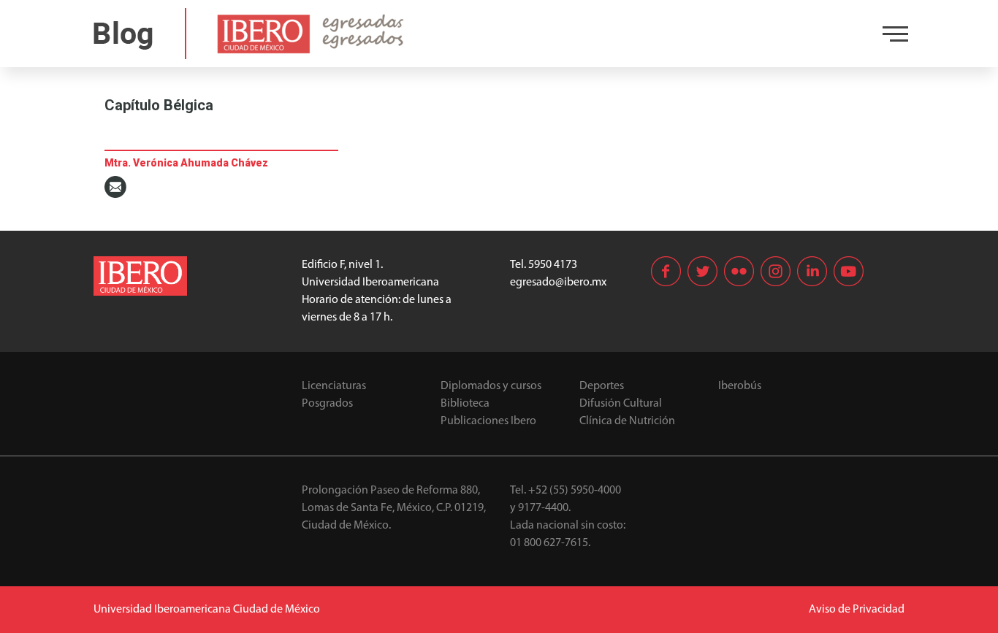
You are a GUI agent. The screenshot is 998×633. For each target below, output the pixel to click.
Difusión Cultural (620, 404)
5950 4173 (552, 265)
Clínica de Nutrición (627, 421)
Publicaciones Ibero (488, 421)
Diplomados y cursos (491, 386)
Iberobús (739, 386)
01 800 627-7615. (550, 543)
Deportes (601, 386)
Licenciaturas (334, 386)
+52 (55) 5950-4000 (574, 490)
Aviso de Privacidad (856, 609)
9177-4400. (544, 508)
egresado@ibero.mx (558, 282)
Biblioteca (465, 404)
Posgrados (327, 404)
